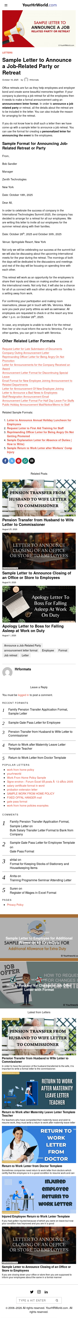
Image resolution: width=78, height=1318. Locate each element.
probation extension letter (22, 789)
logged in (23, 695)
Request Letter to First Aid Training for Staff (35, 428)
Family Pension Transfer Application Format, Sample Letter (38, 712)
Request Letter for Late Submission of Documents (32, 349)
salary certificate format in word (25, 785)
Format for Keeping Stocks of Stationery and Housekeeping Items (39, 866)
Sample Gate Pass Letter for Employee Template (42, 842)
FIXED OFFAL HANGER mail (24, 797)
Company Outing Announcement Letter (25, 353)
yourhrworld (14, 773)
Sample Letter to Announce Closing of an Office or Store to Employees (36, 575)
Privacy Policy (15, 904)
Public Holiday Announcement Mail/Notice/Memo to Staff (35, 404)
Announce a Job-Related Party (22, 645)
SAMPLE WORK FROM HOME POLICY (30, 793)
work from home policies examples (27, 805)
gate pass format (17, 801)
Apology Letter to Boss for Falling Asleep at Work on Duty (33, 628)
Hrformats (34, 79)
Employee (48, 650)
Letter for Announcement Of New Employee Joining (33, 388)
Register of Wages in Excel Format (33, 893)
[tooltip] (5, 461)
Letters (7, 52)
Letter (25, 655)
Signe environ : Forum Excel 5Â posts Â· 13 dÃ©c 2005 (40, 781)
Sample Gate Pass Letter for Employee (34, 723)
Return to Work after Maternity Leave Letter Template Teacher (37, 747)
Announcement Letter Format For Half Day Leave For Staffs (38, 400)
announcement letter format (20, 650)
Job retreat (10, 655)
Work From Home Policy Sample (26, 777)
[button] (57, 1300)
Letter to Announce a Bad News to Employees (29, 392)
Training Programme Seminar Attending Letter (40, 880)
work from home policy (20, 769)
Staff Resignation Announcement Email (25, 396)
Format (62, 650)
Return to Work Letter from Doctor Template (37, 758)
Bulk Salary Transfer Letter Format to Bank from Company (41, 832)
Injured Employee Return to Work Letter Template (36, 1216)
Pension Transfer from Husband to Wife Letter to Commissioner (38, 522)
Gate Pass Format (22, 851)
